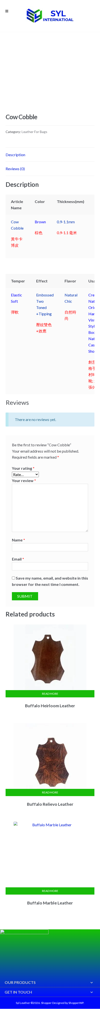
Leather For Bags (34, 132)
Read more (50, 693)
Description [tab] (15, 154)
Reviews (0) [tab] (15, 168)
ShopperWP (75, 1003)
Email (18, 559)
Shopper (46, 1003)
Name (18, 540)
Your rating (23, 468)
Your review (24, 480)
